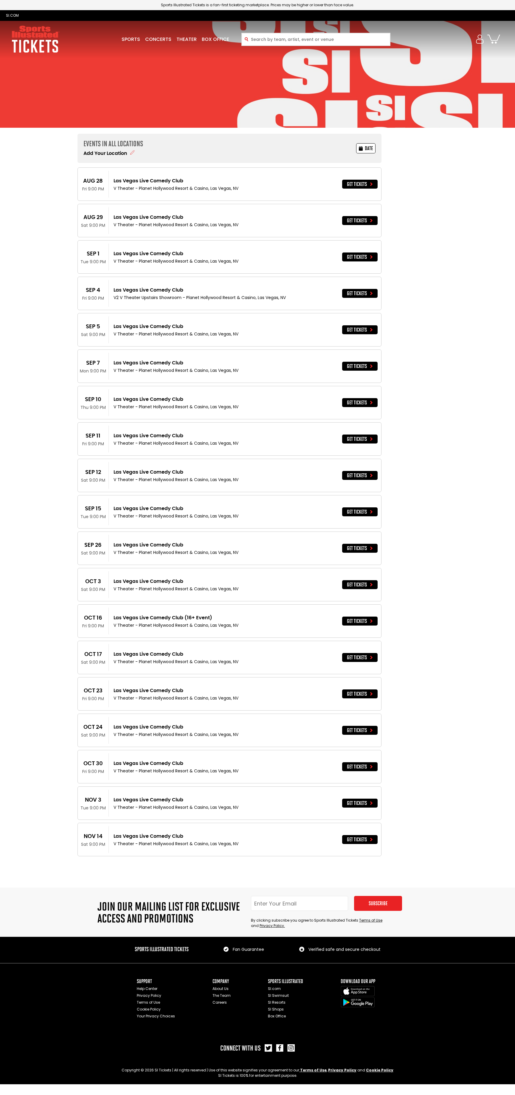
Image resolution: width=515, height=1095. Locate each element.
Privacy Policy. (272, 925)
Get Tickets (357, 184)
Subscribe (378, 903)
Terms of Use (370, 920)
